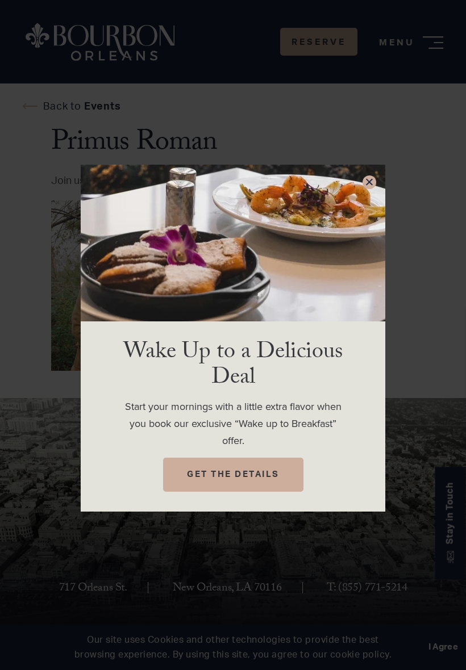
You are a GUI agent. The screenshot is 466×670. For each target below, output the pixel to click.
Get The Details (233, 474)
